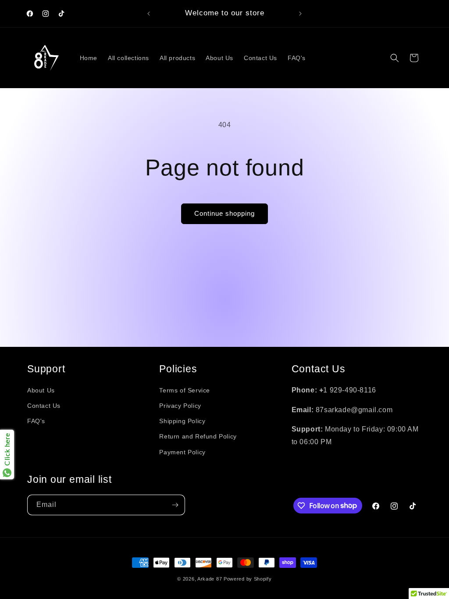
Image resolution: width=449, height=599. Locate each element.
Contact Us (44, 405)
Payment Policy (182, 452)
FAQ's (36, 420)
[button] (394, 58)
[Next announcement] (300, 13)
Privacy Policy (180, 405)
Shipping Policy (182, 420)
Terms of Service (184, 390)
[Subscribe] (175, 505)
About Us (41, 390)
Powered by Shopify (248, 578)
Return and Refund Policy (197, 436)
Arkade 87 (209, 578)
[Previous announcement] (148, 13)
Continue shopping (224, 213)
